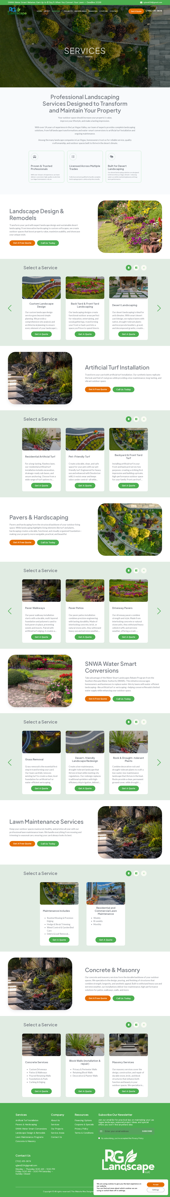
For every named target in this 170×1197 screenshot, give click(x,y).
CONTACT (114, 11)
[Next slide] (159, 308)
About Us (55, 1120)
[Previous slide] (10, 308)
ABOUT (47, 11)
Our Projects (57, 1128)
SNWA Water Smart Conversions (31, 1128)
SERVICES (56, 11)
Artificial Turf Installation (27, 1120)
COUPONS (103, 11)
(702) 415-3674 (23, 1161)
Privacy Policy (81, 1128)
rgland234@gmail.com (26, 1165)
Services (55, 1124)
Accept (155, 1184)
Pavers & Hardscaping (26, 1124)
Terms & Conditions (84, 1132)
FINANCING (93, 11)
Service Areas (57, 1132)
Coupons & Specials (84, 1124)
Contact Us (56, 1137)
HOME (39, 11)
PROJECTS (68, 11)
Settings (155, 1190)
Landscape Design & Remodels (30, 1132)
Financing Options (83, 1120)
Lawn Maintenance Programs (29, 1137)
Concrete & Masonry (26, 1141)
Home (80, 57)
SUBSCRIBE (147, 1131)
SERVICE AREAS (81, 11)
